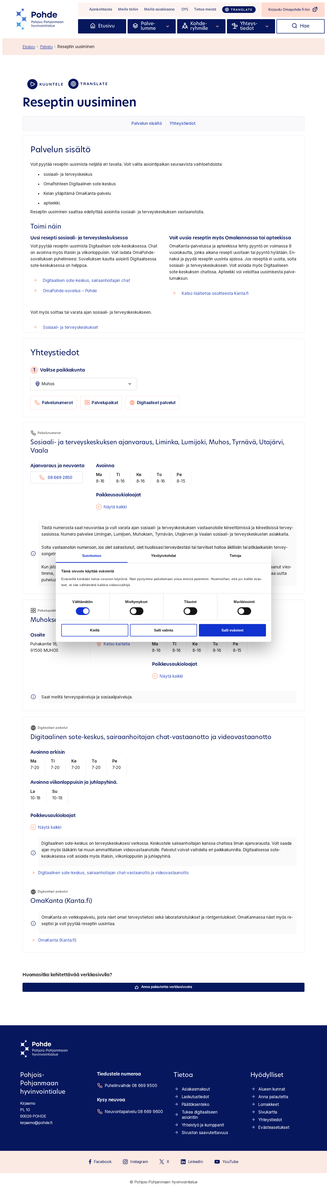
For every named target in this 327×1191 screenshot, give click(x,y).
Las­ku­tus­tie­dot (195, 1096)
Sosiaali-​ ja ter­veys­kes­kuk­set (70, 327)
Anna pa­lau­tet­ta (273, 1096)
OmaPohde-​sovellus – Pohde (70, 290)
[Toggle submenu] (168, 26)
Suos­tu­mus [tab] (91, 555)
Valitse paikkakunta (59, 370)
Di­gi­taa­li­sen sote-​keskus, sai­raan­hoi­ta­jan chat (86, 280)
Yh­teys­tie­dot (182, 123)
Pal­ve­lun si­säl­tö (146, 123)
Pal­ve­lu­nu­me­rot (57, 402)
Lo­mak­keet (268, 1104)
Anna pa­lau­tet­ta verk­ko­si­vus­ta (166, 987)
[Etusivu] (93, 26)
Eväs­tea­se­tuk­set (273, 1127)
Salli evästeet (232, 630)
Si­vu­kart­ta (267, 1112)
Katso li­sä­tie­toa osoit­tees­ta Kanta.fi (215, 293)
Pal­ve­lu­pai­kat (105, 402)
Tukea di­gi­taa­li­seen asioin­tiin (200, 1115)
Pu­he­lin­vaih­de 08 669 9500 (131, 1085)
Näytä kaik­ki (115, 507)
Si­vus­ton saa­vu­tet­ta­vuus (205, 1132)
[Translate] (239, 9)
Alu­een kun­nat (271, 1089)
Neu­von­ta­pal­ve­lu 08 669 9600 (133, 1111)
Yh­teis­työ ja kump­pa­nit (203, 1125)
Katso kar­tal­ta (117, 644)
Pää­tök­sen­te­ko (195, 1104)
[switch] (136, 611)
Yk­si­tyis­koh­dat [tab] (163, 555)
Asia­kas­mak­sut (196, 1089)
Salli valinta (163, 630)
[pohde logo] (40, 19)
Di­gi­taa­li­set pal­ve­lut (156, 402)
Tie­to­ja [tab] (235, 555)
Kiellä (94, 630)
